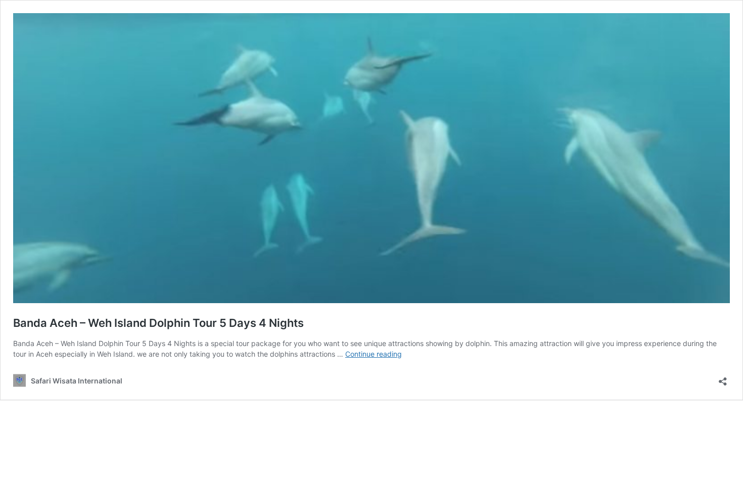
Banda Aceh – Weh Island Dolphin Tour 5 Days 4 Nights (158, 322)
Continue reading (373, 354)
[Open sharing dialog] (723, 378)
